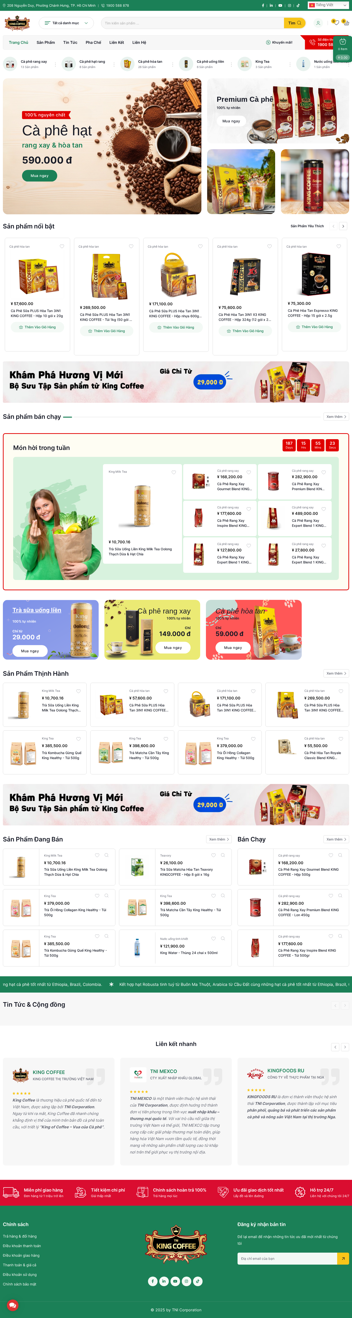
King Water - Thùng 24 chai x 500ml (188, 953)
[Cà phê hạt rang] (69, 64)
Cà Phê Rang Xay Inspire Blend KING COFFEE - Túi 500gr (233, 523)
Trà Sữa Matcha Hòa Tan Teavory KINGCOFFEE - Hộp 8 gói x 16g (186, 871)
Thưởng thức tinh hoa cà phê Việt (239, 984)
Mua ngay (40, 175)
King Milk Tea (118, 471)
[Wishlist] (62, 246)
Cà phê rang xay (34, 61)
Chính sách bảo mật (19, 1284)
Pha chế (93, 42)
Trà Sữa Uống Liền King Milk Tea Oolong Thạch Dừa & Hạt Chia (140, 551)
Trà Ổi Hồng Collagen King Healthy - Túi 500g (235, 755)
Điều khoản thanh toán (22, 1246)
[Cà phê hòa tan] (127, 64)
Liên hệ (139, 42)
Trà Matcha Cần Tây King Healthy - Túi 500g (149, 755)
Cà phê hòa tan (150, 61)
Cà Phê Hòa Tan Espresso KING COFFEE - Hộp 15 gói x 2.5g (313, 313)
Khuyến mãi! (282, 42)
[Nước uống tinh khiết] (303, 64)
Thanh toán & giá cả (19, 1265)
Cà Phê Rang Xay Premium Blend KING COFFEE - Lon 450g (308, 486)
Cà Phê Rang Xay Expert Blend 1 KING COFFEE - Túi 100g (308, 560)
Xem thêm (334, 417)
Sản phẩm (46, 42)
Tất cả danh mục (65, 23)
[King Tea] (245, 64)
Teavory (165, 855)
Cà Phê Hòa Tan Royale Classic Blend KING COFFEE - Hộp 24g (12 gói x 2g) (322, 755)
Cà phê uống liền (210, 61)
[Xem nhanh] (106, 855)
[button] (343, 226)
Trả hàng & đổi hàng (20, 1236)
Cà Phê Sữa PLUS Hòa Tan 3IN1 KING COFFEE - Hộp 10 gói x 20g (37, 313)
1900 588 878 (117, 5)
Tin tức (70, 42)
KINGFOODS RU (168, 1071)
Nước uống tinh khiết (331, 61)
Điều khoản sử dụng (20, 1274)
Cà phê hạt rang (92, 61)
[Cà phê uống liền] (186, 64)
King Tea (262, 61)
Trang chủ (18, 42)
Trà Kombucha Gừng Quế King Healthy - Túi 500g (61, 755)
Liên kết (116, 42)
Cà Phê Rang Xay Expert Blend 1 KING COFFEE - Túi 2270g (308, 523)
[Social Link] (263, 5)
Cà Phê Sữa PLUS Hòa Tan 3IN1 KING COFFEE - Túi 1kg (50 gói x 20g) (105, 317)
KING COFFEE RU (287, 1072)
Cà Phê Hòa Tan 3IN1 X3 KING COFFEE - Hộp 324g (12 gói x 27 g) (244, 317)
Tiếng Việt (324, 5)
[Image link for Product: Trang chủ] (37, 274)
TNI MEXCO (46, 1071)
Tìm (291, 23)
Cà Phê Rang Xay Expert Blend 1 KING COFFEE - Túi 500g (233, 560)
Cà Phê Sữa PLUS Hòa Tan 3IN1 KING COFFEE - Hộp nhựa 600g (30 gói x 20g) (174, 313)
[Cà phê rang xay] (10, 64)
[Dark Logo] (17, 23)
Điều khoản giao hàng (21, 1255)
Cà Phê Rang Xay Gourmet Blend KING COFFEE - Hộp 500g (233, 486)
